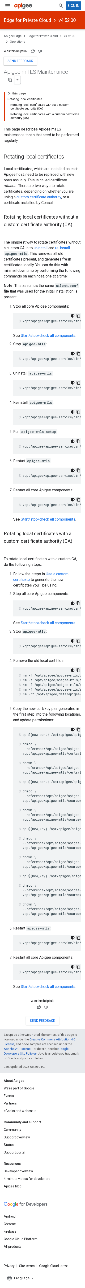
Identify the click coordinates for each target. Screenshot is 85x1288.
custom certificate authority (39, 197)
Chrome (10, 1224)
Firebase (10, 1231)
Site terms (27, 1266)
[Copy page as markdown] (10, 80)
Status (9, 1145)
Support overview (17, 1137)
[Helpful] (32, 51)
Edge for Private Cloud (27, 20)
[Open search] (61, 5)
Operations (17, 41)
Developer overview (18, 1171)
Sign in (73, 6)
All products (12, 1246)
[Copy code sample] (78, 316)
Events (9, 1096)
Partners (10, 1103)
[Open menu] (7, 5)
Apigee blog (12, 1186)
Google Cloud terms (53, 1266)
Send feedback (20, 61)
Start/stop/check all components (48, 335)
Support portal (14, 1152)
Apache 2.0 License (17, 1049)
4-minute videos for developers (27, 1179)
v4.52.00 (67, 20)
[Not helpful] (39, 51)
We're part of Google (19, 1088)
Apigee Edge (12, 36)
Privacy (9, 1266)
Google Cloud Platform (21, 1239)
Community (12, 1130)
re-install (62, 248)
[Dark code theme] (73, 316)
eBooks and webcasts (20, 1111)
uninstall (40, 248)
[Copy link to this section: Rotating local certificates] (69, 157)
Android (10, 1216)
